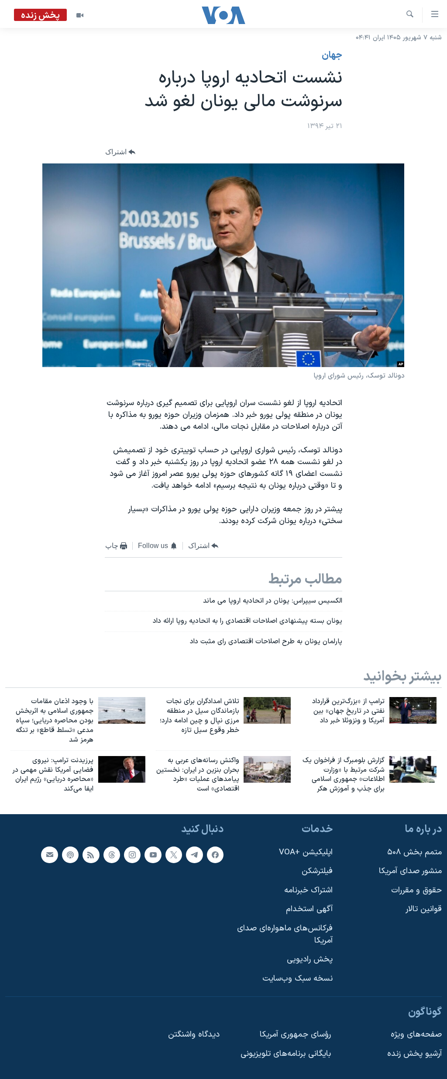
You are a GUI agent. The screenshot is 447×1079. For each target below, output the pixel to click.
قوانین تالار (424, 909)
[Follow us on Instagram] (132, 855)
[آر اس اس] (91, 855)
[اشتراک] (49, 855)
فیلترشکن (317, 871)
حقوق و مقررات (416, 890)
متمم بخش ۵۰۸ (414, 852)
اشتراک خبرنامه (308, 890)
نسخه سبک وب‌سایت (297, 979)
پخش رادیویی (310, 959)
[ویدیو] (80, 15)
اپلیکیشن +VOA (306, 852)
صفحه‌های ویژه (416, 1035)
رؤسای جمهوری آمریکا (295, 1035)
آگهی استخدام (309, 909)
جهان (332, 55)
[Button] (120, 152)
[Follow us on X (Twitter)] (173, 855)
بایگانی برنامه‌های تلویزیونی (286, 1054)
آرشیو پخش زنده (414, 1054)
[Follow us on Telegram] (194, 855)
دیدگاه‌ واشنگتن (194, 1035)
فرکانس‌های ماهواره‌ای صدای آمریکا (285, 935)
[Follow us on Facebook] (215, 855)
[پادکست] (70, 855)
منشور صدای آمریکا (410, 871)
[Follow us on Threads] (111, 855)
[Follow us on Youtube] (152, 855)
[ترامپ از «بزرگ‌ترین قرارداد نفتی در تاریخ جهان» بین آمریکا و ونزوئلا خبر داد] (413, 710)
